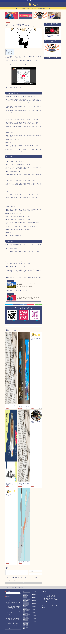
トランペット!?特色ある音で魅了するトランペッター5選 (51, 601)
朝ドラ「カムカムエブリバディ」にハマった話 (13, 615)
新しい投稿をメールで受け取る (12, 580)
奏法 (24, 619)
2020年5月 (34, 619)
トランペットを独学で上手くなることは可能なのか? (13, 603)
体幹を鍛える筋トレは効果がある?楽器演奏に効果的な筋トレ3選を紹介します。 (13, 619)
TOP (17, 8)
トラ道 (28, 609)
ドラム (24, 610)
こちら (14, 320)
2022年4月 (34, 594)
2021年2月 (34, 606)
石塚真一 (27, 623)
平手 (26, 619)
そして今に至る (9, 53)
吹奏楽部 (25, 618)
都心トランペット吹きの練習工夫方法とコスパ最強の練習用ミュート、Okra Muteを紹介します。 (13, 607)
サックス (25, 604)
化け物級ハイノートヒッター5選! (49, 598)
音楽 (24, 628)
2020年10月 (34, 612)
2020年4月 (34, 621)
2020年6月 (34, 618)
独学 (24, 623)
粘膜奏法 (25, 624)
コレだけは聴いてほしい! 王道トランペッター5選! (52, 597)
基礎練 (28, 618)
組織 (27, 624)
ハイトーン (28, 610)
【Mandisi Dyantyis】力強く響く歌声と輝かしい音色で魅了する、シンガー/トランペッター (13, 627)
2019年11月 (34, 622)
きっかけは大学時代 (10, 51)
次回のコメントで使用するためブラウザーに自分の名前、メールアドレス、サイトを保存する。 (23, 577)
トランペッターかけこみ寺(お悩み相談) (38, 8)
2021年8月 (34, 597)
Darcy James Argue (26, 595)
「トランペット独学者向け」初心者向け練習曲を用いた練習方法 (13, 600)
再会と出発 (8, 52)
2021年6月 (34, 600)
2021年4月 (34, 603)
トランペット (25, 609)
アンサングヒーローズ (26, 600)
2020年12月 (34, 609)
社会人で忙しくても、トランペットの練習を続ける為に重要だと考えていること (13, 623)
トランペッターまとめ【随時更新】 (50, 595)
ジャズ (28, 604)
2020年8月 (34, 615)
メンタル (28, 614)
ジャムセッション (25, 605)
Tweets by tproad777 (48, 59)
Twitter (49, 8)
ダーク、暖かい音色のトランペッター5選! (51, 599)
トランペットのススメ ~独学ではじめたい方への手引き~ (13, 612)
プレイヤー (25, 614)
